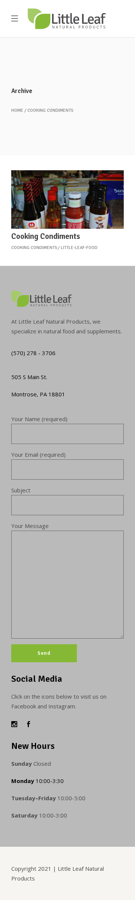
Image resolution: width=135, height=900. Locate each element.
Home (17, 110)
